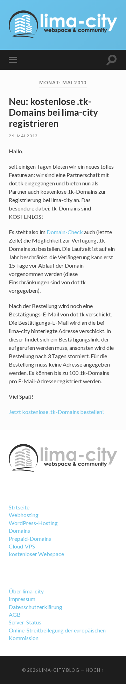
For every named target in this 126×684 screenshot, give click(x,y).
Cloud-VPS (22, 546)
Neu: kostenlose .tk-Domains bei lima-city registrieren (53, 112)
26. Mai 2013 (23, 135)
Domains (19, 530)
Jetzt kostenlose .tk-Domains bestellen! (56, 411)
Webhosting (23, 515)
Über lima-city (26, 591)
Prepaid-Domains (30, 538)
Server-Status (25, 622)
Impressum (22, 598)
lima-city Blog (59, 670)
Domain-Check (65, 232)
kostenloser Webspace (36, 554)
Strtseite (19, 507)
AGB (15, 614)
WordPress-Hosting (33, 523)
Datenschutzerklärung (35, 607)
